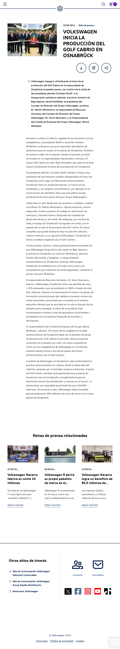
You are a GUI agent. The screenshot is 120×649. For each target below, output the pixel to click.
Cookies (80, 640)
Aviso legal (42, 640)
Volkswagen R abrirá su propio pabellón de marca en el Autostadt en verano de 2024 (59, 483)
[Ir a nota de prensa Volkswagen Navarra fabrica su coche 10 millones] (23, 454)
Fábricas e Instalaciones (32, 469)
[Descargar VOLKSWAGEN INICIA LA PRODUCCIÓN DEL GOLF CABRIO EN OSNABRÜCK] (81, 68)
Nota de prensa (86, 25)
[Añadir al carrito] (94, 68)
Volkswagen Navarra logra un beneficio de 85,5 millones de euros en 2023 (97, 481)
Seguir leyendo (16, 504)
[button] (5, 4)
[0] (111, 4)
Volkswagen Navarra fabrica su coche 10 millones (23, 479)
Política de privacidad (61, 640)
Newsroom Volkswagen (25, 591)
